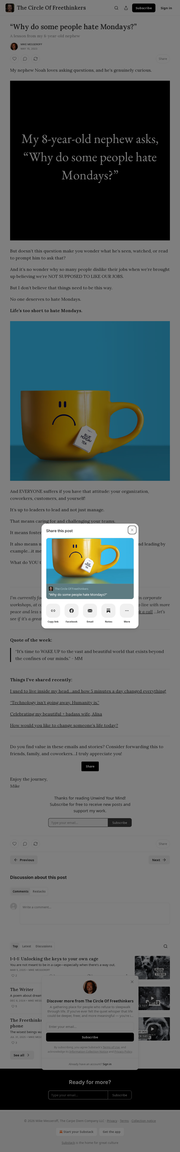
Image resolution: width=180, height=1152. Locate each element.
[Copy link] (53, 611)
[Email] (90, 611)
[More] (127, 611)
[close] (132, 529)
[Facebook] (72, 611)
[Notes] (108, 611)
